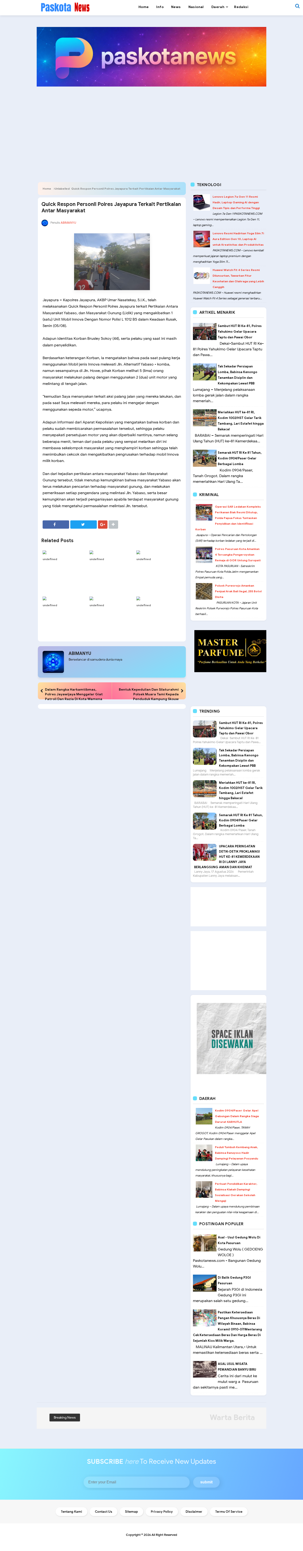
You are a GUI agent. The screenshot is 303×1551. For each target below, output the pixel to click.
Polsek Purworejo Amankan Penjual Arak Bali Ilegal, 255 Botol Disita (238, 591)
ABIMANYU (80, 653)
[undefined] (65, 552)
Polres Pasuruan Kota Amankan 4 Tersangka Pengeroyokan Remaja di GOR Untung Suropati (238, 554)
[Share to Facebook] (56, 524)
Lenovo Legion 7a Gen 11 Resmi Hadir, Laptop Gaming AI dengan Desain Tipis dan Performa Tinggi (236, 202)
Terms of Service (228, 1512)
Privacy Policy (162, 1512)
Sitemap (131, 1512)
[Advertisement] (151, 127)
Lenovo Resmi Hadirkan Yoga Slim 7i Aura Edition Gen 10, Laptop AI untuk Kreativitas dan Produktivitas (238, 238)
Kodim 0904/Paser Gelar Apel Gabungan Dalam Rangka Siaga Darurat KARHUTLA (237, 1116)
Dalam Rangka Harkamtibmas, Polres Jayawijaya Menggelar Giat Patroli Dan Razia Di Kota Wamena (74, 694)
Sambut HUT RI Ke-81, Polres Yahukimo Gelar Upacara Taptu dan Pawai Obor (240, 331)
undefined (50, 559)
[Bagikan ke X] (83, 524)
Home (47, 188)
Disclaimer (194, 1512)
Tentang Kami (71, 1512)
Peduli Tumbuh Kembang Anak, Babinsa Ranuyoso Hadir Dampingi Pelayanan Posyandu (236, 1152)
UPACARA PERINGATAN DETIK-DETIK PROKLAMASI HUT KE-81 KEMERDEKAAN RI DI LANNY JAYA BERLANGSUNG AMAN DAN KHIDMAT (227, 856)
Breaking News (65, 1418)
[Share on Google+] (102, 524)
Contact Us (103, 1512)
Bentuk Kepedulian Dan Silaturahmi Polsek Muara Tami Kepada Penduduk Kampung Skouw (149, 694)
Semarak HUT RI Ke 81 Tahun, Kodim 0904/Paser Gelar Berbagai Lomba (240, 458)
